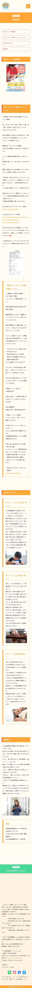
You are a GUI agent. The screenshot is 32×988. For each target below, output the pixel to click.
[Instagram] (14, 973)
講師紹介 (5, 49)
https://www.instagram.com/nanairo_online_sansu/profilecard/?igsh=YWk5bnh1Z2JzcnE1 (15, 219)
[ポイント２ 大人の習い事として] (16, 642)
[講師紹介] (16, 814)
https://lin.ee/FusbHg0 (10, 209)
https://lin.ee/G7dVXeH (14, 958)
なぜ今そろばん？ (8, 43)
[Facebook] (19, 973)
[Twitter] (24, 973)
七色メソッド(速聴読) (9, 31)
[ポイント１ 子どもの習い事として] (16, 563)
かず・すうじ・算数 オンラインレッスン (14, 37)
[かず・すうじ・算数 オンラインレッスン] (16, 276)
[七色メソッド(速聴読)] (16, 90)
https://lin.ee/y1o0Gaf (13, 473)
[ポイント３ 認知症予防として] (16, 720)
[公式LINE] (9, 973)
